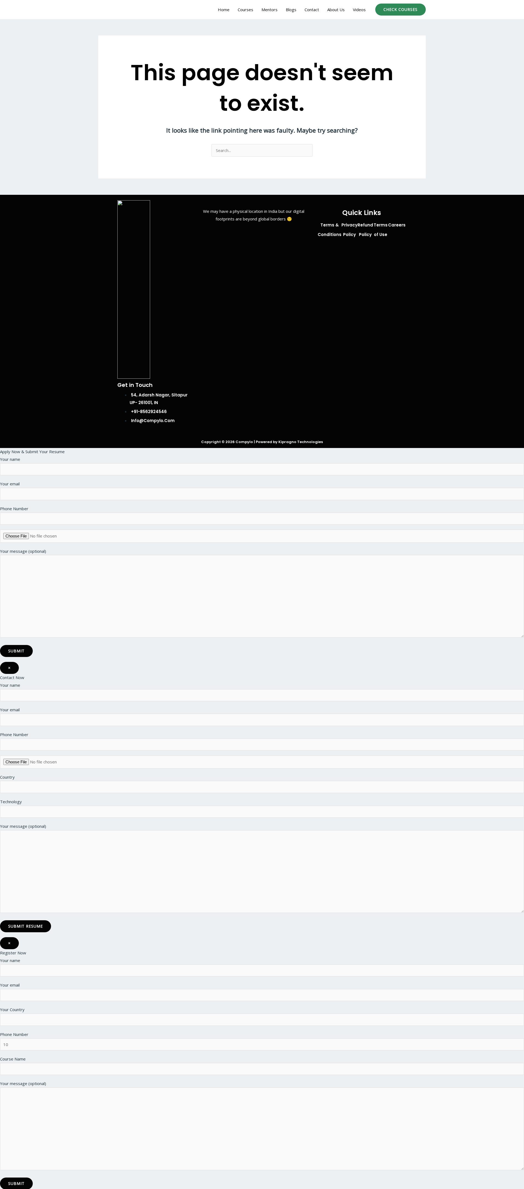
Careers (397, 225)
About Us (336, 9)
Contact (312, 9)
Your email (10, 483)
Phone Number (14, 508)
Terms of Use (381, 229)
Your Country (12, 1009)
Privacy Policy (349, 229)
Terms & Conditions (329, 229)
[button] (400, 10)
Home (224, 9)
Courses (245, 9)
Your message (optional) (23, 551)
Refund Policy (365, 229)
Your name (10, 459)
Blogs (291, 9)
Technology (11, 801)
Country (7, 777)
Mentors (269, 9)
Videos (359, 9)
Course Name (13, 1059)
